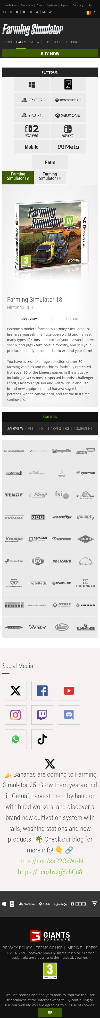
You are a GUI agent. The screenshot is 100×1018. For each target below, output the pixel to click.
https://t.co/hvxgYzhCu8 (50, 872)
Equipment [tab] (83, 428)
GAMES (21, 42)
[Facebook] (17, 11)
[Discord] (44, 11)
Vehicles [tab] (35, 428)
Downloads (26, 5)
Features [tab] (73, 319)
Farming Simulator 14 (50, 176)
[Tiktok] (51, 11)
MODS (57, 42)
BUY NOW (50, 54)
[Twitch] (37, 11)
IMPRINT (74, 947)
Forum (40, 5)
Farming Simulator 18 (18, 176)
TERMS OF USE (49, 947)
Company (78, 5)
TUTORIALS (73, 42)
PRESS (91, 947)
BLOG (8, 42)
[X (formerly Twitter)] (11, 12)
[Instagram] (31, 11)
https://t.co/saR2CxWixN (50, 861)
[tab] (14, 451)
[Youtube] (24, 11)
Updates (52, 5)
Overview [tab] (29, 319)
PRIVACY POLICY (17, 947)
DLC (46, 42)
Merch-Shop (10, 5)
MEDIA (34, 42)
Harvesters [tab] (58, 428)
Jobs (89, 5)
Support (64, 5)
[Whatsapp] (5, 11)
